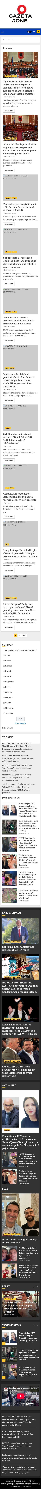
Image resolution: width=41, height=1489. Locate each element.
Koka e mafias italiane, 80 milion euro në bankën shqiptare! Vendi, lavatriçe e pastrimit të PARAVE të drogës (19, 1029)
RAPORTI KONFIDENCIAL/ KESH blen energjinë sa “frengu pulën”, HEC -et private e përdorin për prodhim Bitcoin (20, 987)
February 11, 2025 (25, 1278)
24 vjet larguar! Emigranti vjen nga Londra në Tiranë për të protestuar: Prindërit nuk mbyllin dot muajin (19, 609)
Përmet (8, 692)
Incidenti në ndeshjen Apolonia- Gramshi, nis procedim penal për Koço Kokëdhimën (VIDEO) (18, 758)
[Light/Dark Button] (29, 32)
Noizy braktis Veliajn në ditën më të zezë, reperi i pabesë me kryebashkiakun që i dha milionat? (28, 1270)
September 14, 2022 (10, 389)
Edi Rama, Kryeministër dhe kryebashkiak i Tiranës (18, 948)
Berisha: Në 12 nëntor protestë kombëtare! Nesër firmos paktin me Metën (19, 320)
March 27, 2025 (24, 833)
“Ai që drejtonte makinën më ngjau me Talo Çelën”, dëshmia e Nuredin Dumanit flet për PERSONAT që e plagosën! (27, 879)
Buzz (7, 368)
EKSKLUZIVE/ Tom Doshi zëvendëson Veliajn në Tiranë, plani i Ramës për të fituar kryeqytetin (19, 1071)
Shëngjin (9, 708)
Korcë (7, 687)
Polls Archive (7, 728)
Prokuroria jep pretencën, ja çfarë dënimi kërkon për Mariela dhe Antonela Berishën (16, 778)
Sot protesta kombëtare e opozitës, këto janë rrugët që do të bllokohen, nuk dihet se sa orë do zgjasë (19, 262)
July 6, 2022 (8, 503)
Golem (8, 703)
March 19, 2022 (9, 616)
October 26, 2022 (10, 327)
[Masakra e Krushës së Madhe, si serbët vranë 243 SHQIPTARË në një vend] (9, 895)
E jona (13, 941)
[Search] (34, 31)
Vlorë (7, 655)
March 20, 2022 (9, 559)
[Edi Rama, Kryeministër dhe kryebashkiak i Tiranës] (20, 931)
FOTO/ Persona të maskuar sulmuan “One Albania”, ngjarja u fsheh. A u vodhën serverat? (17, 768)
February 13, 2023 (10, 97)
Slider (14, 76)
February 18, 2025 (25, 1261)
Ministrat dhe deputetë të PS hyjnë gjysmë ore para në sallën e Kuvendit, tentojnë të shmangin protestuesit (20, 149)
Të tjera (8, 428)
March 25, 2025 (24, 850)
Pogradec (9, 682)
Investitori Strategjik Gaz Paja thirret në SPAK (19, 1241)
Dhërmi (8, 676)
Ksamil (8, 671)
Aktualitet (8, 76)
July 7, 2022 (8, 446)
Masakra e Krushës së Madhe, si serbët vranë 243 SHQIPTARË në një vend (29, 894)
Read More (9, 111)
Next (24, 635)
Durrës (8, 660)
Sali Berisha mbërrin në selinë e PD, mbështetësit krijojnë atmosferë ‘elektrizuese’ (17, 439)
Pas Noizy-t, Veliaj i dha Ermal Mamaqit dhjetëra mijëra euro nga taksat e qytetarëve (28, 1253)
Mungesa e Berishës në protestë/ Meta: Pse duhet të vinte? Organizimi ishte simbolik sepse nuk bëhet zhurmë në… (19, 380)
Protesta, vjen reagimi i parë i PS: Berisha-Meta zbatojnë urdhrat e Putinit (19, 207)
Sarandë (9, 713)
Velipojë (8, 697)
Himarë (8, 666)
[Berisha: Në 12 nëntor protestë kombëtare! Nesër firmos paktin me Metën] (20, 301)
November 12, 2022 (10, 213)
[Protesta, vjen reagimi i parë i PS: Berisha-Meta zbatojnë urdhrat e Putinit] (20, 187)
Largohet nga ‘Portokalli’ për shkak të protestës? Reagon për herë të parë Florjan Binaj (20, 553)
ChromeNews (15, 1486)
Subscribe (38, 31)
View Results (20, 723)
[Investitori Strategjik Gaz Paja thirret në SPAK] (20, 1214)
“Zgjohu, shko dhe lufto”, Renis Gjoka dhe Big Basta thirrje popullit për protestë (19, 496)
